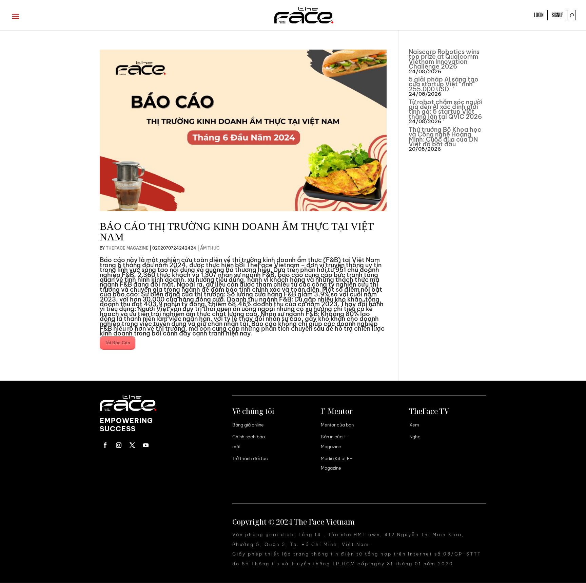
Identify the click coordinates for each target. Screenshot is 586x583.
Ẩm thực (209, 248)
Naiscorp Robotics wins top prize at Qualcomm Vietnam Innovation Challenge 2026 (444, 59)
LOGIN (539, 15)
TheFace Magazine (127, 248)
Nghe (415, 436)
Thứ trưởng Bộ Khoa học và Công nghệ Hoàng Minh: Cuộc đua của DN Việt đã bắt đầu (445, 137)
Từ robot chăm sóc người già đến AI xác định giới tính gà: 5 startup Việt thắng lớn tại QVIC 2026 (446, 109)
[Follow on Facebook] (105, 445)
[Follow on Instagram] (118, 445)
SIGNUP (557, 15)
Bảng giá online (248, 424)
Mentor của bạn (337, 424)
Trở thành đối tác (250, 458)
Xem (414, 424)
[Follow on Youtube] (145, 445)
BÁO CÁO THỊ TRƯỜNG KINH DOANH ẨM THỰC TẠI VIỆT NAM (236, 231)
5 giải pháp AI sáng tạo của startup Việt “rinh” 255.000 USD (443, 84)
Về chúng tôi (253, 411)
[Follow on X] (132, 445)
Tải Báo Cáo (117, 342)
